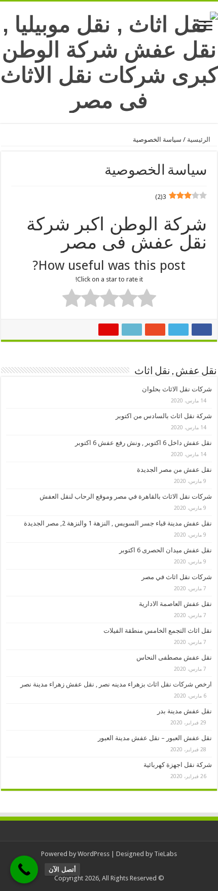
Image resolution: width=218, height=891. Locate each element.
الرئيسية (199, 139)
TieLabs (165, 854)
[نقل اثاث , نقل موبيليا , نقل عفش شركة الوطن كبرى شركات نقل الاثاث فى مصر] (109, 60)
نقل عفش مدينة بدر (184, 711)
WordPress (94, 854)
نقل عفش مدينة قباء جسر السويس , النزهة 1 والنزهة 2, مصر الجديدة (118, 523)
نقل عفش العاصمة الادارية (175, 604)
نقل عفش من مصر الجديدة (174, 469)
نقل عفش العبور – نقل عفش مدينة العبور (155, 738)
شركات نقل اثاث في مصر (176, 577)
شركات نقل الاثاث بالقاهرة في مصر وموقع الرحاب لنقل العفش (126, 496)
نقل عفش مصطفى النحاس (174, 657)
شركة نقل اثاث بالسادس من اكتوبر (164, 416)
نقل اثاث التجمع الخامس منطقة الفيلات (157, 630)
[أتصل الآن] (24, 869)
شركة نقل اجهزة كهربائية (177, 764)
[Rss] (117, 866)
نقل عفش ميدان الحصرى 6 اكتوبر (165, 550)
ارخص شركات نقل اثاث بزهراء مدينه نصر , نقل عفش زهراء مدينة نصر (116, 684)
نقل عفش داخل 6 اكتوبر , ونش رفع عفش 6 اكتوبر (143, 443)
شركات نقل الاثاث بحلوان (177, 389)
